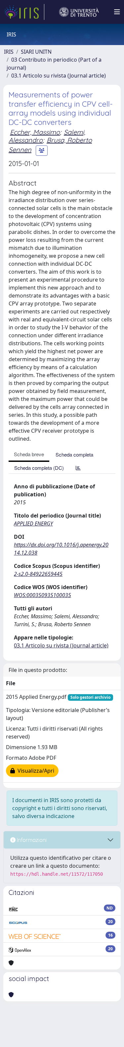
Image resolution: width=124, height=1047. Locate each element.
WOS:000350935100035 (42, 595)
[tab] (78, 467)
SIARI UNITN (36, 51)
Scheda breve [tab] (29, 454)
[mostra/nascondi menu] (117, 12)
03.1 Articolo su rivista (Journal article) (58, 75)
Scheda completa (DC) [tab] (39, 467)
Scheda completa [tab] (74, 454)
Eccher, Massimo (35, 132)
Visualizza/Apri (34, 770)
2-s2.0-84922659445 (38, 574)
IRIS (9, 51)
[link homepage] (24, 12)
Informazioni (31, 840)
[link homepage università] (79, 12)
